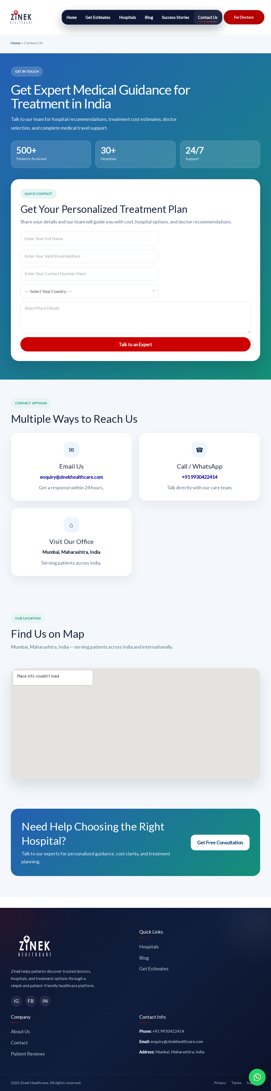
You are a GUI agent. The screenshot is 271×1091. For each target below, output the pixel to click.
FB (31, 1001)
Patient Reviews (28, 1054)
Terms (236, 1082)
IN (45, 1001)
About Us (20, 1031)
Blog (149, 17)
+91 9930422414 (199, 477)
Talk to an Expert (135, 344)
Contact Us (208, 17)
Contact (19, 1042)
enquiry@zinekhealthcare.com (71, 477)
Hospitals (127, 17)
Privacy (220, 1082)
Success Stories (175, 17)
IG (16, 1001)
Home (71, 17)
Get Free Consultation (220, 842)
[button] (244, 17)
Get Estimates (97, 17)
